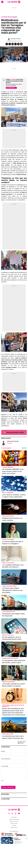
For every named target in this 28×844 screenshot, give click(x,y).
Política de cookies (14, 821)
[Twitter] (9, 44)
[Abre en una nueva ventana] (7, 834)
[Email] (21, 44)
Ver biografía (9, 443)
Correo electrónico (5, 758)
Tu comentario (4, 766)
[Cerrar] (26, 838)
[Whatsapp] (15, 44)
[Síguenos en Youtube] (19, 813)
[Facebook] (7, 44)
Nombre (3, 751)
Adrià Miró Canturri (15, 38)
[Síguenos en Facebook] (9, 813)
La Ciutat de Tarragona (9, 17)
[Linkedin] (12, 44)
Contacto (14, 825)
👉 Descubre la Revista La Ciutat (14, 432)
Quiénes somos (14, 823)
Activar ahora (11, 87)
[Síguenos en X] (12, 813)
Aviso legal (14, 817)
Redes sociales (14, 827)
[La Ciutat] (14, 2)
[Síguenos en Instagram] (15, 813)
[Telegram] (18, 44)
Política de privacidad (14, 819)
